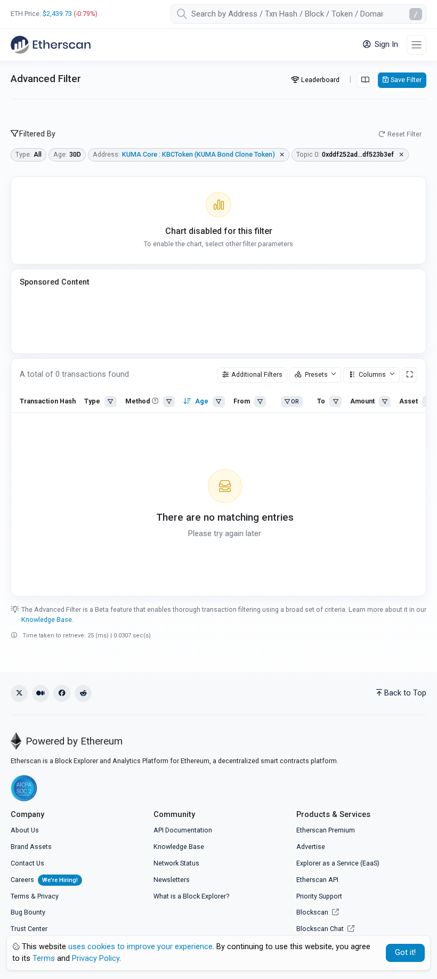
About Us (25, 830)
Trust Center (29, 929)
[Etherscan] (51, 44)
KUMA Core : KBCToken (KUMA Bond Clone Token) (198, 154)
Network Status (176, 863)
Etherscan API (317, 880)
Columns (372, 374)
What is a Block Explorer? (191, 896)
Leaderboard (320, 80)
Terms (20, 896)
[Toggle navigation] (416, 45)
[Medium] (40, 693)
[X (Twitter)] (19, 693)
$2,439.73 (57, 14)
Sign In (385, 44)
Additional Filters (256, 374)
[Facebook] (61, 693)
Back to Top (405, 693)
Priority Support (319, 896)
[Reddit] (83, 693)
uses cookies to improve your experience (140, 946)
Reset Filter (404, 134)
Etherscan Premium (325, 830)
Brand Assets (31, 847)
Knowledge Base (46, 620)
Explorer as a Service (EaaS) (337, 863)
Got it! (405, 952)
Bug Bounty (28, 912)
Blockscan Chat (320, 929)
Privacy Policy (95, 958)
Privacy (48, 896)
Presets (316, 374)
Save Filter (406, 80)
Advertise (310, 847)
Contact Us (27, 863)
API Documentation (182, 830)
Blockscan (313, 912)
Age (201, 401)
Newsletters (171, 880)
